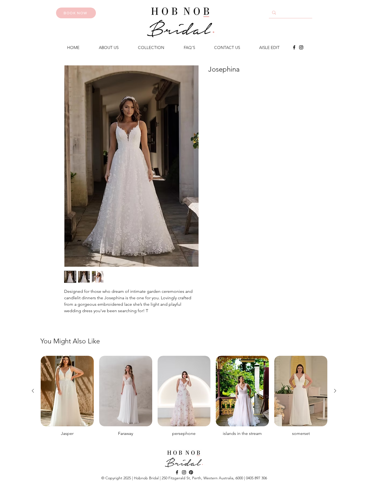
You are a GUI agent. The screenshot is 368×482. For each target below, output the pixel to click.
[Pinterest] (191, 472)
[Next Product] (335, 391)
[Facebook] (294, 47)
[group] (184, 399)
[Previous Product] (33, 391)
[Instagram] (301, 47)
